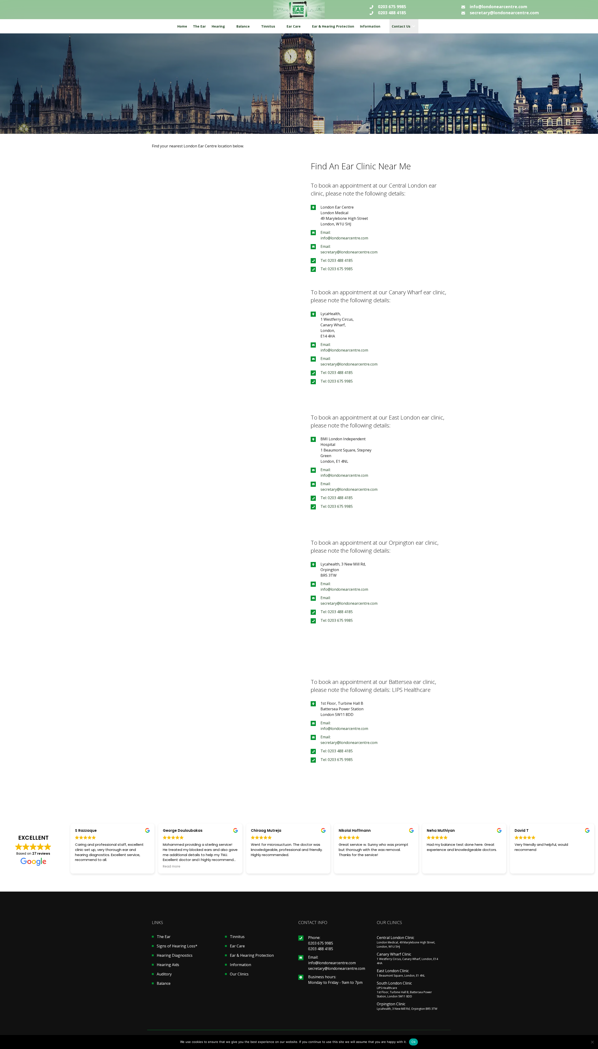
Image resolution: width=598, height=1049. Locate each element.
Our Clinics (239, 974)
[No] (592, 1042)
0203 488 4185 (392, 12)
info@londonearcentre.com (498, 6)
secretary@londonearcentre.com (504, 12)
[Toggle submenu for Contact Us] (413, 26)
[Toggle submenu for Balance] (253, 26)
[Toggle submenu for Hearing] (228, 26)
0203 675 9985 (392, 6)
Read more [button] (171, 866)
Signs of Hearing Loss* (177, 946)
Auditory (164, 974)
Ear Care (237, 946)
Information (240, 965)
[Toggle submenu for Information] (383, 26)
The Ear (164, 937)
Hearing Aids (168, 965)
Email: (313, 957)
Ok (413, 1042)
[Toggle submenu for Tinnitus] (278, 26)
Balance (164, 983)
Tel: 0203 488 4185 (336, 260)
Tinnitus (237, 937)
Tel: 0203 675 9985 (336, 268)
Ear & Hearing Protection (252, 955)
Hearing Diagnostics (174, 955)
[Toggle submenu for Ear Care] (304, 26)
